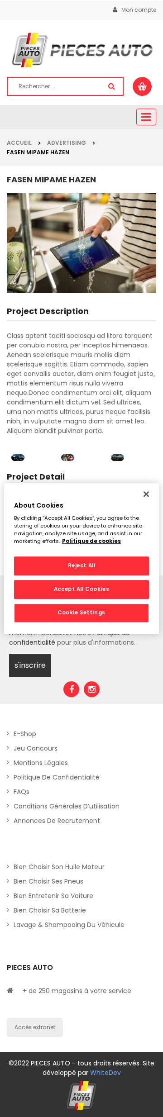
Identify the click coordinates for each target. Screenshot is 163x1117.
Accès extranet (34, 1027)
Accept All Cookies (81, 589)
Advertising (66, 143)
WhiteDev (105, 1072)
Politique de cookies (91, 541)
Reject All (82, 566)
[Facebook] (71, 689)
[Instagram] (92, 689)
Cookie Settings (81, 612)
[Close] (146, 494)
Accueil (19, 143)
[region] (81, 558)
